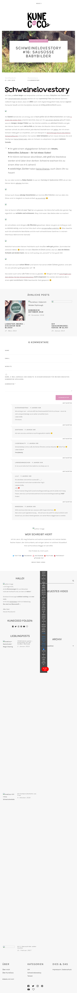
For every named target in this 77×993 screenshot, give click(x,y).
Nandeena (19, 506)
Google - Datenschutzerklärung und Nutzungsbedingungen (44, 640)
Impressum (57, 969)
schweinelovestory (38, 41)
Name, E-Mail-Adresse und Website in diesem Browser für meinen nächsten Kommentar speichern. (37, 378)
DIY (28, 969)
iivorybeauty (20, 443)
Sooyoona (19, 429)
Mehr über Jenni (38, 562)
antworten (67, 403)
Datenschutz (67, 969)
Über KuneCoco (8, 973)
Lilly (17, 476)
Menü (38, 3)
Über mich (6, 969)
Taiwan (30, 976)
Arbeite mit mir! (8, 979)
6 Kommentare (34, 80)
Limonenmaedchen (22, 462)
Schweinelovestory (34, 973)
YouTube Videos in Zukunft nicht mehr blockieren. (44, 657)
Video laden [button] (45, 669)
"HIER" (62, 494)
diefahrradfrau (21, 407)
